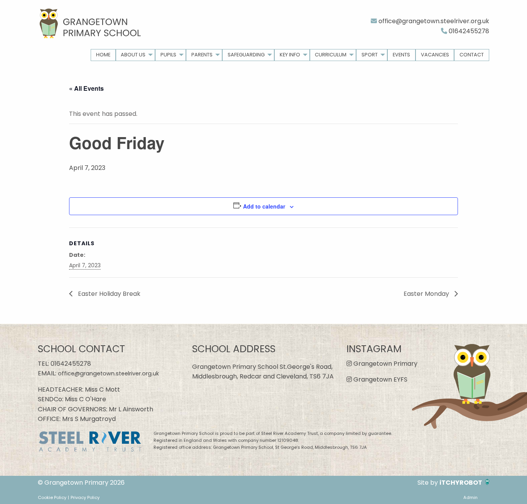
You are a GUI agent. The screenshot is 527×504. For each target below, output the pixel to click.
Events (401, 54)
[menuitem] (103, 55)
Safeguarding (246, 54)
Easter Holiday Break (108, 293)
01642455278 (468, 31)
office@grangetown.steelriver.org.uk (433, 21)
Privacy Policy (85, 497)
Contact (471, 54)
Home (103, 54)
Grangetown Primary (384, 363)
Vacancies (435, 54)
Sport (369, 54)
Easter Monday (427, 293)
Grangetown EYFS (379, 379)
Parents (202, 54)
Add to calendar (264, 206)
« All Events (86, 88)
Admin (470, 497)
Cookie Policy (52, 497)
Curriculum (330, 54)
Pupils (168, 54)
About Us (133, 54)
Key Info (290, 54)
